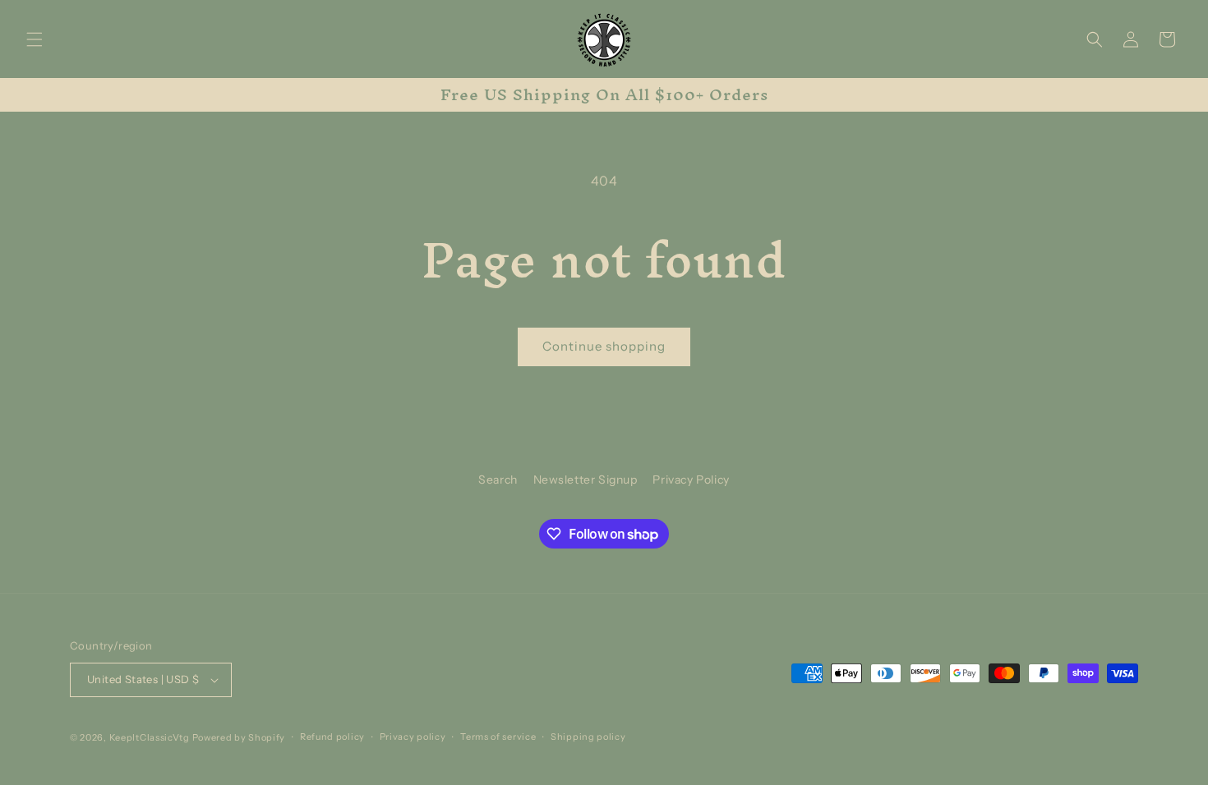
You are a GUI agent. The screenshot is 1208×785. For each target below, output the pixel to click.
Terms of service (498, 736)
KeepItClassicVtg (149, 737)
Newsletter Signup (585, 479)
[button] (34, 39)
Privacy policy (413, 736)
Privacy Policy (690, 479)
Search (498, 479)
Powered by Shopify (239, 737)
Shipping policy (588, 736)
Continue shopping (604, 346)
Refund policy (332, 736)
